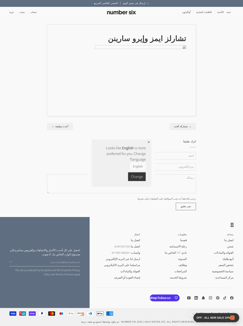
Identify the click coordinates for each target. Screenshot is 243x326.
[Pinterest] (217, 298)
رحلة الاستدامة (178, 247)
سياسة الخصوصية (223, 271)
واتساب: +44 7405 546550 (126, 253)
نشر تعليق (186, 206)
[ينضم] (12, 262)
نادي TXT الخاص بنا (176, 253)
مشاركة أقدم (182, 126)
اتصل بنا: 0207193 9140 (127, 247)
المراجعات (180, 271)
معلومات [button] (182, 234)
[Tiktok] (224, 298)
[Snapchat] (203, 298)
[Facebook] (232, 298)
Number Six (128, 322)
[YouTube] (189, 298)
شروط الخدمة (178, 278)
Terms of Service (64, 274)
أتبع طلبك (228, 259)
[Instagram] (210, 298)
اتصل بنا (229, 240)
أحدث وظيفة (60, 126)
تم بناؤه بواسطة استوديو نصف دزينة (100, 322)
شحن (230, 247)
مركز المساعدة (224, 278)
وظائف (182, 265)
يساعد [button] (230, 234)
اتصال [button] (137, 234)
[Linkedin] (196, 298)
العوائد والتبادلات (224, 253)
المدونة (182, 259)
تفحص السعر (226, 265)
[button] (220, 12)
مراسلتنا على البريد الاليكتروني (122, 265)
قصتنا (183, 240)
